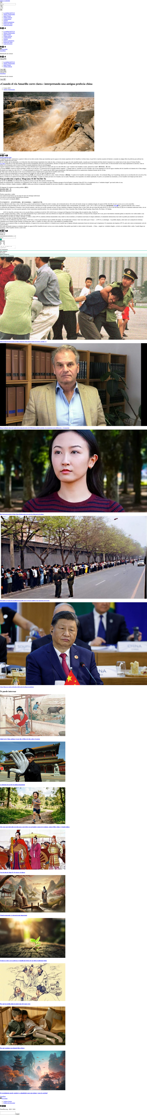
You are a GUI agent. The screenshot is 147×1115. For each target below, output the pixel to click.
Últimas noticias (7, 66)
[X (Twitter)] (3, 57)
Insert (17, 1114)
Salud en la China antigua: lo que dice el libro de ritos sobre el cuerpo (20, 739)
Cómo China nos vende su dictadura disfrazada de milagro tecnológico (17, 687)
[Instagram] (5, 1106)
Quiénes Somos (7, 1101)
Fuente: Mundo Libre (5, 157)
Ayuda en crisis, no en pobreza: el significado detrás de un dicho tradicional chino (23, 960)
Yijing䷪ (116, 205)
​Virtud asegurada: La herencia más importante (13, 915)
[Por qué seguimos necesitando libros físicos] (32, 1044)
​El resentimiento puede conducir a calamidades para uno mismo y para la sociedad (23, 1093)
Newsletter (4, 49)
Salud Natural (7, 65)
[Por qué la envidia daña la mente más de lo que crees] (32, 1000)
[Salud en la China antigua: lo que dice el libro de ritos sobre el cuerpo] (32, 735)
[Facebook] (1, 57)
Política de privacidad (9, 1103)
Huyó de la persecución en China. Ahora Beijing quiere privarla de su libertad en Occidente (22, 514)
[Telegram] (5, 57)
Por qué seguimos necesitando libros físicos (12, 1048)
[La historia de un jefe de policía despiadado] (32, 781)
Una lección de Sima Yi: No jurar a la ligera (12, 872)
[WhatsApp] (7, 156)
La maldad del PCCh (9, 62)
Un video (2, 163)
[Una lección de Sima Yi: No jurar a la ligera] (32, 869)
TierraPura (3, 50)
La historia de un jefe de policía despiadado (12, 784)
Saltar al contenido (5, 0)
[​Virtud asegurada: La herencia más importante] (32, 912)
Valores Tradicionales (9, 63)
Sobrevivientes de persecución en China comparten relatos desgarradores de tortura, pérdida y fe (23, 341)
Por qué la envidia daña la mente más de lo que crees (15, 1004)
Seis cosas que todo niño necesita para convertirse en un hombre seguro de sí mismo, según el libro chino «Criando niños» (35, 827)
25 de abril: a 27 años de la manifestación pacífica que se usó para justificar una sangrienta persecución (24, 600)
